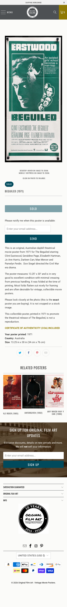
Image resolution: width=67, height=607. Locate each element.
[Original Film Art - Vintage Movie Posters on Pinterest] (41, 546)
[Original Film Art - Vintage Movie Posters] (32, 12)
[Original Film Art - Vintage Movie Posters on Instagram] (36, 546)
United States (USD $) (31, 555)
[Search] (55, 12)
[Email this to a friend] (45, 352)
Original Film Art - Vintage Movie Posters (36, 582)
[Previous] (7, 99)
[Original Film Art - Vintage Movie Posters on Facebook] (30, 546)
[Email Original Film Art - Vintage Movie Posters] (24, 546)
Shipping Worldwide (34, 2)
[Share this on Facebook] (28, 352)
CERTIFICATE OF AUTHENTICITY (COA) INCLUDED (32, 328)
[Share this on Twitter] (20, 352)
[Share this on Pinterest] (37, 352)
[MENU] (1, 12)
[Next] (59, 99)
